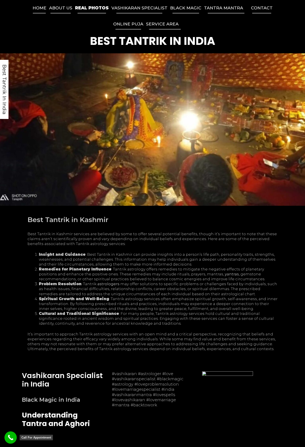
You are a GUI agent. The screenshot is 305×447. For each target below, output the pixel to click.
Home (39, 7)
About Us (60, 7)
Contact (262, 7)
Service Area (162, 24)
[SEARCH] (189, 24)
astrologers (108, 284)
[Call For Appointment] (10, 437)
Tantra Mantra (223, 7)
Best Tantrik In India (152, 41)
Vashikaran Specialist (139, 7)
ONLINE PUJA (128, 24)
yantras (232, 274)
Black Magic (185, 7)
